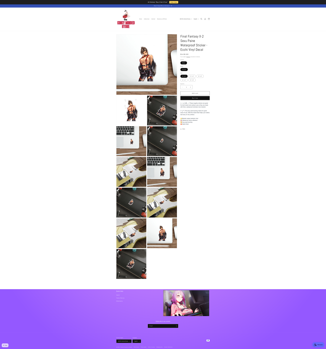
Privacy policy (143, 347)
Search (118, 295)
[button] (201, 19)
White (183, 63)
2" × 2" (192, 76)
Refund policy (119, 301)
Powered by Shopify (128, 347)
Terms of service (151, 347)
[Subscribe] (176, 326)
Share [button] (183, 129)
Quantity (182, 84)
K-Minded (122, 347)
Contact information (168, 347)
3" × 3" (200, 76)
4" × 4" (184, 80)
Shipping (188, 56)
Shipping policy (159, 347)
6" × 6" (184, 76)
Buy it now (195, 98)
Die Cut (184, 69)
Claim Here (173, 2)
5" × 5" (192, 80)
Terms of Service (120, 298)
